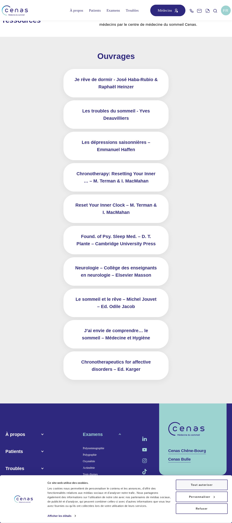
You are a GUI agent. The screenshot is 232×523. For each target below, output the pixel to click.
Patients (95, 11)
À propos (76, 11)
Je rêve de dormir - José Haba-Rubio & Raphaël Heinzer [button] (116, 83)
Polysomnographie (93, 448)
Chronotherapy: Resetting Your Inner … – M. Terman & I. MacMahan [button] (116, 177)
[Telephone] (191, 10)
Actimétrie (89, 467)
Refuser (202, 508)
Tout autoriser (202, 484)
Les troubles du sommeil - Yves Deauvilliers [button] (116, 114)
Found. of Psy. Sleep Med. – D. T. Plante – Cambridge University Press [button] (116, 240)
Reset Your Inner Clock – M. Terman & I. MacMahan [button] (116, 208)
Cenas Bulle (179, 459)
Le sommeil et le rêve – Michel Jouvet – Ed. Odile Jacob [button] (116, 303)
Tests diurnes (90, 474)
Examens (113, 11)
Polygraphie (90, 454)
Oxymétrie (89, 461)
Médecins (165, 11)
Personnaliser (199, 496)
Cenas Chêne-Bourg (187, 450)
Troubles (132, 11)
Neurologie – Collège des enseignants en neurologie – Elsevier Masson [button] (116, 271)
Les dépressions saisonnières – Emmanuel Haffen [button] (116, 146)
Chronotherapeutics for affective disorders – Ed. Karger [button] (116, 365)
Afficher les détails (59, 515)
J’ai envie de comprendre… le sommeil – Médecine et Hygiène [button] (116, 334)
